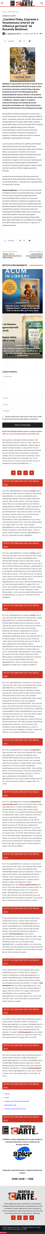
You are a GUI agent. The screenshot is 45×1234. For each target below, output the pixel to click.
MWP (25, 1229)
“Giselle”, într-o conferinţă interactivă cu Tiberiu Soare (12, 255)
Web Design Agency (15, 1229)
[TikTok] (25, 473)
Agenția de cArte (14, 33)
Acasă (4, 12)
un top (32, 491)
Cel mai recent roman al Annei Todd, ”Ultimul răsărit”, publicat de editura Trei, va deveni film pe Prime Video (22, 308)
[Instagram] (19, 473)
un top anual (35, 750)
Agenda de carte (13, 12)
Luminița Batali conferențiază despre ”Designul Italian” (34, 255)
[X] (31, 473)
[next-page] (7, 362)
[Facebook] (13, 473)
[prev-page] (3, 362)
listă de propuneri (15, 934)
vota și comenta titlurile (28, 885)
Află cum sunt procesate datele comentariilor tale (20, 434)
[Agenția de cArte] (4, 33)
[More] (29, 41)
